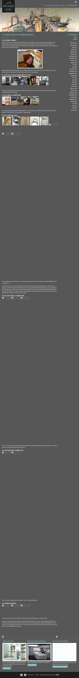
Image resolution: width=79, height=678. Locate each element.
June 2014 (74, 106)
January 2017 (74, 54)
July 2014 (74, 103)
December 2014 (73, 93)
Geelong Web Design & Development (47, 674)
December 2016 (73, 56)
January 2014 (74, 110)
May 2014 (74, 108)
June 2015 (74, 80)
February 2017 (73, 52)
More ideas (7, 668)
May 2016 (74, 67)
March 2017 (74, 49)
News (75, 37)
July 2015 (74, 77)
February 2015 (73, 88)
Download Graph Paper (60, 666)
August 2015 (74, 75)
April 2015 (74, 84)
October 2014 (73, 97)
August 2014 (74, 101)
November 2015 (73, 71)
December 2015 (73, 69)
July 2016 (74, 65)
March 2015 (74, 86)
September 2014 (73, 99)
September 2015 (73, 73)
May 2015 (74, 82)
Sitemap (36, 674)
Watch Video (32, 665)
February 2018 (73, 45)
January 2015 (74, 90)
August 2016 (74, 62)
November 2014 (73, 95)
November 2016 (73, 58)
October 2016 (73, 60)
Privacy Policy (31, 674)
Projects (75, 39)
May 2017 (74, 47)
